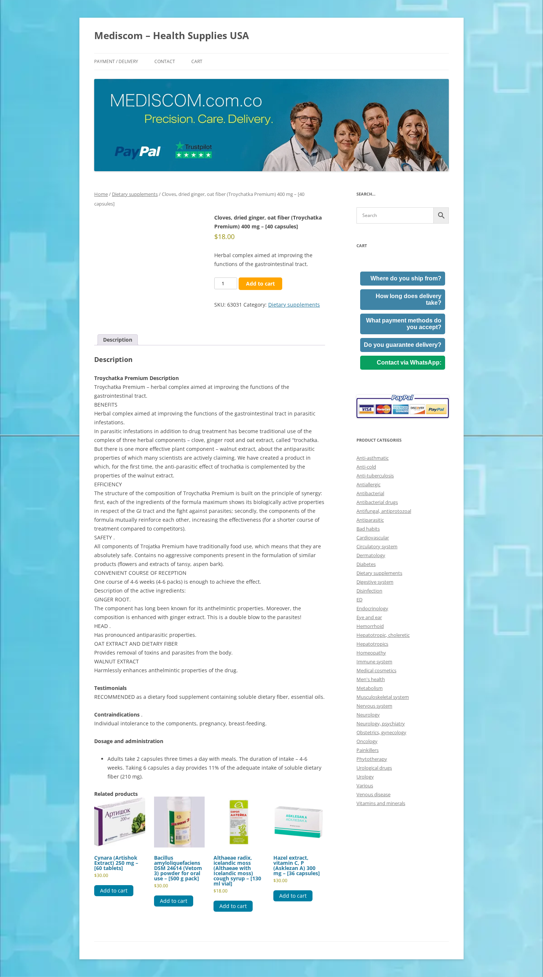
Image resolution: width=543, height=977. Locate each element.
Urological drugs (374, 767)
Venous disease (373, 794)
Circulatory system (376, 546)
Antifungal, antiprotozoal (383, 511)
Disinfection (369, 590)
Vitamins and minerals (380, 803)
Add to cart (260, 283)
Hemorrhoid (370, 626)
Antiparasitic (370, 520)
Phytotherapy (371, 759)
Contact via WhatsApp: (409, 362)
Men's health (370, 679)
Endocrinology (372, 608)
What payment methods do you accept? (403, 323)
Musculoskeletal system (382, 697)
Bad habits (368, 528)
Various (364, 785)
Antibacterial (370, 493)
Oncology (367, 741)
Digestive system (374, 582)
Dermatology (370, 555)
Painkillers (367, 750)
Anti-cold (366, 466)
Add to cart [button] (113, 890)
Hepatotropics (372, 644)
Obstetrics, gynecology (381, 732)
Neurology (368, 714)
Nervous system (374, 705)
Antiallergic (368, 484)
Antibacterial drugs (377, 502)
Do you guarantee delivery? (402, 345)
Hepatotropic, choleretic (383, 635)
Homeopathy (371, 652)
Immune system (374, 661)
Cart (196, 61)
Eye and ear (369, 617)
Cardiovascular (372, 537)
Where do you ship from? (405, 278)
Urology (365, 776)
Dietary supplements (135, 194)
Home (101, 194)
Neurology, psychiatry (380, 723)
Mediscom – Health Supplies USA (171, 35)
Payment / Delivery (116, 61)
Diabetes (366, 564)
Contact (164, 61)
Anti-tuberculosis (375, 475)
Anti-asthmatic (372, 458)
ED (359, 599)
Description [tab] (117, 339)
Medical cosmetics (376, 670)
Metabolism (369, 688)
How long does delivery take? (408, 299)
